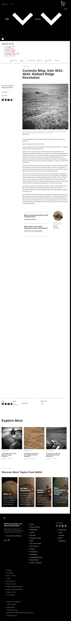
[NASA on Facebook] (57, 526)
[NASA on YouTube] (65, 526)
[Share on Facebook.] (6, 100)
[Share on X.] (3, 100)
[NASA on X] (63, 526)
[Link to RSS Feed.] (11, 100)
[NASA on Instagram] (60, 526)
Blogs (42, 403)
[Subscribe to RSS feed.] (11, 404)
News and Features (31, 60)
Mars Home (57, 60)
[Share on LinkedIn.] (8, 100)
